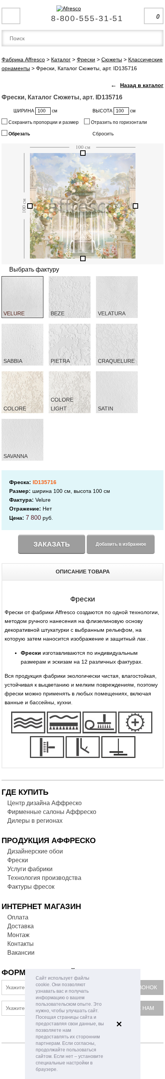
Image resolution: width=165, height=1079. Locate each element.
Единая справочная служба (83, 15)
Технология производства (44, 878)
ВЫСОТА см (113, 111)
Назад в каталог (141, 85)
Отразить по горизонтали (118, 122)
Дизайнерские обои (35, 851)
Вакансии (21, 952)
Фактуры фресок (30, 886)
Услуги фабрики (30, 869)
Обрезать (18, 134)
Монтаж (18, 935)
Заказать (51, 544)
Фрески (17, 860)
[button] (60, 1070)
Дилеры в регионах (35, 820)
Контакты (20, 944)
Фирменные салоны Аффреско (51, 812)
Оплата (17, 917)
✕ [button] (119, 1024)
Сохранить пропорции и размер (43, 122)
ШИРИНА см (35, 111)
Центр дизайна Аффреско (44, 803)
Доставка (20, 926)
